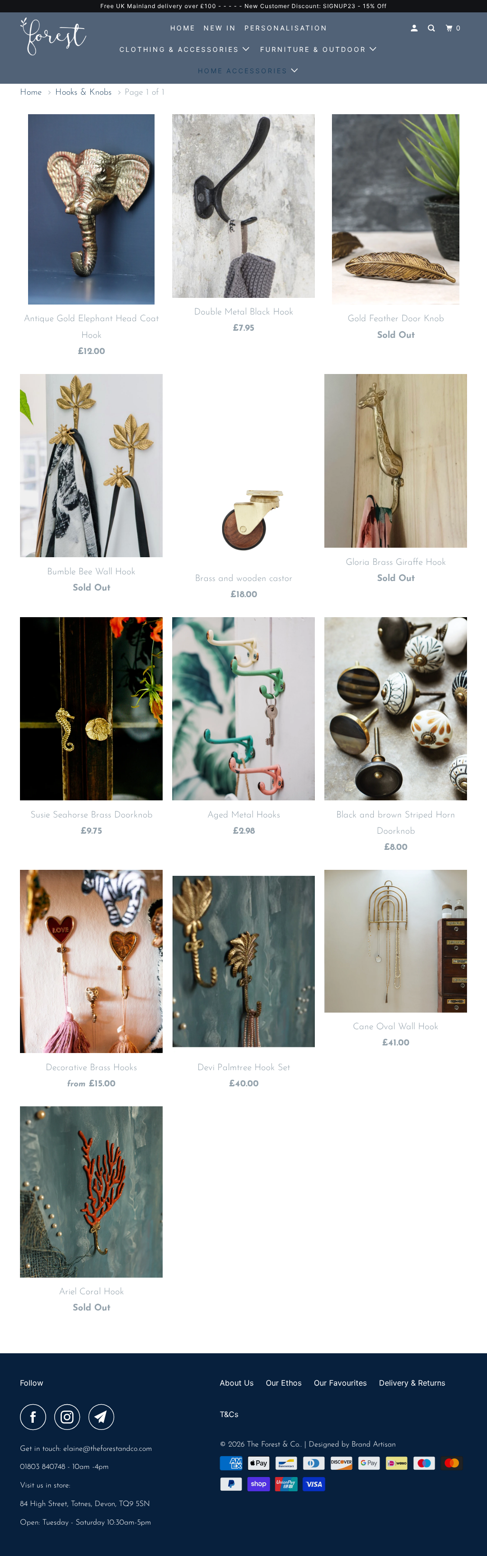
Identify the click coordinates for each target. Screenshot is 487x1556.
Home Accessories (244, 71)
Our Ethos (284, 1383)
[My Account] (415, 28)
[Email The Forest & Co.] (104, 1417)
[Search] (432, 28)
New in (220, 28)
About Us (236, 1383)
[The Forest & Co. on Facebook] (35, 1417)
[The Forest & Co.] (58, 36)
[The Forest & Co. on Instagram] (70, 1417)
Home (182, 28)
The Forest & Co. (274, 1444)
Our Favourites (340, 1383)
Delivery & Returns (412, 1383)
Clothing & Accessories (181, 49)
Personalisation (286, 28)
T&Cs (229, 1414)
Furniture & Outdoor (315, 49)
